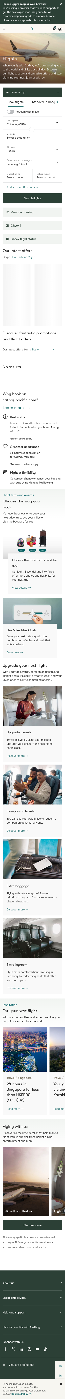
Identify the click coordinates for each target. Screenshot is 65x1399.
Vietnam (14, 1364)
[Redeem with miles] (10, 112)
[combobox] (32, 149)
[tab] (15, 102)
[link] (32, 543)
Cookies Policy (19, 1393)
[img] (61, 4)
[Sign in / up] (60, 29)
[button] (31, 129)
